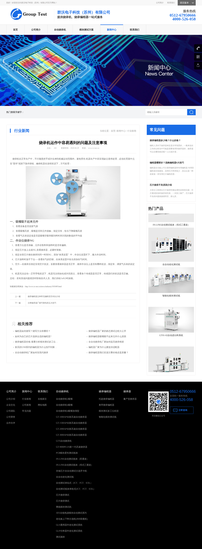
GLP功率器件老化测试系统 (69, 531)
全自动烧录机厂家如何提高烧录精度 (106, 342)
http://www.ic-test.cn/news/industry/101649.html (43, 286)
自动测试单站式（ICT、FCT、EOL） (74, 483)
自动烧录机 (60, 29)
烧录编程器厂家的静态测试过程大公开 (107, 331)
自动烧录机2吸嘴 (64, 399)
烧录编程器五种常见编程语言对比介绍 (44, 296)
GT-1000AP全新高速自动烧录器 (71, 417)
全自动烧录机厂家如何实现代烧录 (31, 352)
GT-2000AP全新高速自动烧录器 (71, 429)
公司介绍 (10, 399)
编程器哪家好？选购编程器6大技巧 (167, 162)
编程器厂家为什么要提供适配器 (104, 347)
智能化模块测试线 (107, 417)
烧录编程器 (105, 391)
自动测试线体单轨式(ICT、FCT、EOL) (75, 489)
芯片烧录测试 (62, 495)
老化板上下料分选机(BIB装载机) (72, 519)
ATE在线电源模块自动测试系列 (71, 513)
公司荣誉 (10, 417)
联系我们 (171, 3)
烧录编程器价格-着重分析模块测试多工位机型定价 (39, 342)
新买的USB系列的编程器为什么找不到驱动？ (37, 347)
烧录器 (127, 391)
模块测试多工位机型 (109, 411)
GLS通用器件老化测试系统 (69, 525)
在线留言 (42, 399)
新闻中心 (111, 29)
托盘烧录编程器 (106, 399)
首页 (15, 29)
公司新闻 (26, 405)
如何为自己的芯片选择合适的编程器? (33, 336)
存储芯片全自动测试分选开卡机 (71, 471)
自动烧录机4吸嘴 (64, 405)
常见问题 (26, 411)
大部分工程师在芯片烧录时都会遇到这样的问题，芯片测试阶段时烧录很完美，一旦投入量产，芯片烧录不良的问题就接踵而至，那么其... (171, 193)
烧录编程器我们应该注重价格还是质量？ (108, 352)
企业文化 (10, 405)
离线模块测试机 (63, 507)
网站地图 (42, 405)
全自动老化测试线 (65, 477)
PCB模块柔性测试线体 (67, 453)
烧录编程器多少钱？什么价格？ (165, 140)
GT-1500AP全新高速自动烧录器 (71, 423)
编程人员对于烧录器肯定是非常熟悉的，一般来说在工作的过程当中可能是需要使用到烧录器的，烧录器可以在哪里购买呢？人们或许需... (171, 148)
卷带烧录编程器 (106, 405)
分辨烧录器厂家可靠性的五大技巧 (42, 303)
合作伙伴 (10, 423)
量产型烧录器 (130, 399)
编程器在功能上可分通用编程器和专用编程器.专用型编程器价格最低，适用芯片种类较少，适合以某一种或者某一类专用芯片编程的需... (172, 171)
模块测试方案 (86, 29)
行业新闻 (131, 131)
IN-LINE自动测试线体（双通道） (72, 459)
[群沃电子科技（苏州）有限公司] (28, 9)
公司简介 (160, 3)
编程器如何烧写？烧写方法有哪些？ (32, 331)
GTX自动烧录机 (64, 441)
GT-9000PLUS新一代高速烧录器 (71, 447)
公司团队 (10, 411)
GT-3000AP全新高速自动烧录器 (71, 435)
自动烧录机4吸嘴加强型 (67, 411)
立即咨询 (182, 410)
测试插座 (60, 537)
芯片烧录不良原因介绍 (161, 185)
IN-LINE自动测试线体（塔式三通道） (74, 465)
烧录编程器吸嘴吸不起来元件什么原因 (107, 336)
